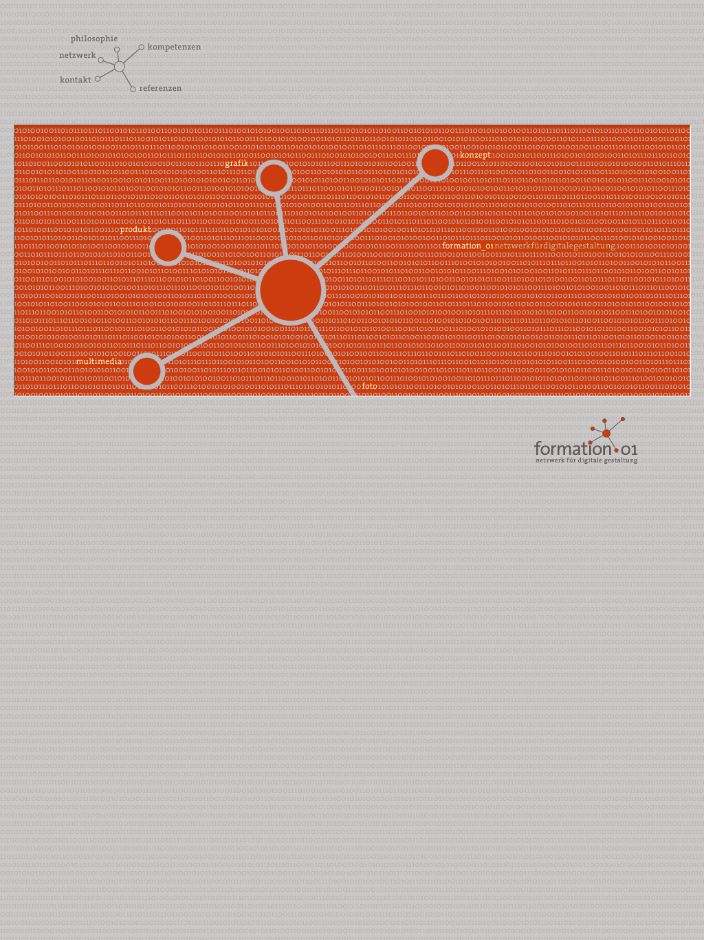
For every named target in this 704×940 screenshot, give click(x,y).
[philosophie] (95, 39)
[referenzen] (159, 89)
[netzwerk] (78, 56)
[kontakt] (74, 81)
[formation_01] (612, 460)
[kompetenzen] (175, 48)
